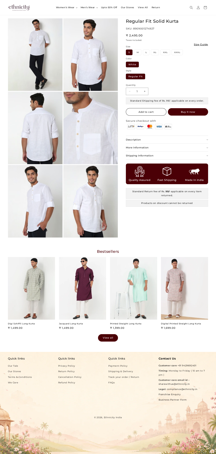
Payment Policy (117, 365)
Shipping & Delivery (120, 371)
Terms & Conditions (20, 376)
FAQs (111, 382)
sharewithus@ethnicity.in (174, 384)
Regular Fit (135, 76)
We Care (13, 382)
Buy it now (188, 111)
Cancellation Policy (70, 376)
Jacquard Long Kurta (71, 323)
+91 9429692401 (187, 365)
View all (108, 337)
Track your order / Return (123, 376)
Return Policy (66, 371)
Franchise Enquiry (170, 394)
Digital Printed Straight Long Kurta (181, 323)
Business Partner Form (173, 399)
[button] (66, 7)
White (132, 64)
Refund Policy (66, 382)
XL (156, 53)
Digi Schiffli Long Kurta (21, 323)
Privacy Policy (66, 365)
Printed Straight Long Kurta (126, 323)
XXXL (178, 53)
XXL (166, 53)
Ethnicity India (113, 417)
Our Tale (13, 365)
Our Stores (14, 371)
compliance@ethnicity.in (182, 389)
